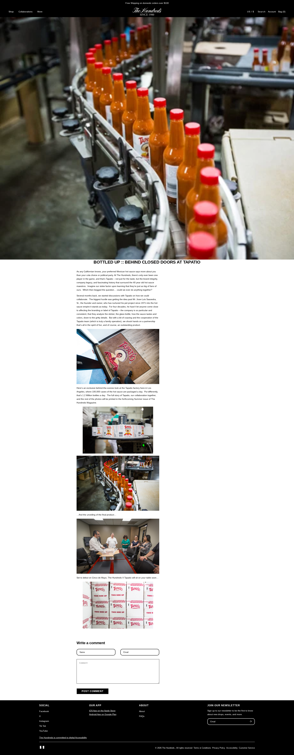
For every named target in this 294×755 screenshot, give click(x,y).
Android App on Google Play (102, 714)
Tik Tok (42, 726)
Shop (11, 11)
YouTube (43, 731)
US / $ (250, 11)
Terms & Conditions (202, 748)
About (142, 711)
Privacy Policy (218, 748)
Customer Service (247, 748)
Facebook (44, 711)
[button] (281, 11)
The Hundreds (168, 748)
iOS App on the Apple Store (102, 710)
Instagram (44, 721)
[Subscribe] (250, 722)
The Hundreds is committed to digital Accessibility (63, 737)
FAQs (141, 716)
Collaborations (25, 11)
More (39, 11)
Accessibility (232, 748)
